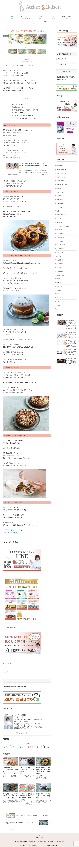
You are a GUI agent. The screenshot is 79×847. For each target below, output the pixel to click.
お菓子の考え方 (60, 192)
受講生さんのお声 (61, 275)
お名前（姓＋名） (8, 663)
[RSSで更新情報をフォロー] (26, 733)
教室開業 (58, 195)
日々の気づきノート (61, 263)
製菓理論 (58, 290)
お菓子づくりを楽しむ (62, 173)
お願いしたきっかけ (18, 104)
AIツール (58, 256)
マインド (58, 297)
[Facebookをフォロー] (15, 733)
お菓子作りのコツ (61, 286)
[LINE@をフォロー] (21, 733)
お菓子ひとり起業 (61, 214)
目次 (24, 99)
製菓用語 (58, 188)
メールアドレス (7, 672)
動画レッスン (59, 222)
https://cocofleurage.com (10, 532)
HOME (17, 841)
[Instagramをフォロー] (17, 733)
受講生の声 (42, 841)
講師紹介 (31, 841)
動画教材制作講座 (61, 169)
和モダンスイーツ (24, 841)
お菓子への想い (60, 180)
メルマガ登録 (49, 841)
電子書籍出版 (59, 233)
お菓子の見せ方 (60, 199)
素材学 (58, 211)
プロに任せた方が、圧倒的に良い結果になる (26, 110)
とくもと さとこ (19, 717)
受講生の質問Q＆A (61, 237)
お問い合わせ (60, 841)
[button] (47, 747)
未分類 (58, 305)
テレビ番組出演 (60, 244)
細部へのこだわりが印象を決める (22, 115)
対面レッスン (59, 218)
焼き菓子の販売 (60, 271)
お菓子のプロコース (61, 184)
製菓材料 (58, 278)
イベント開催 (59, 241)
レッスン (36, 841)
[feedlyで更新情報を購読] (23, 733)
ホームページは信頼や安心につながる (24, 118)
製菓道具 (58, 282)
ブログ (54, 841)
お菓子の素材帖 (60, 177)
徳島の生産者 (59, 165)
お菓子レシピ (59, 252)
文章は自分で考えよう (19, 112)
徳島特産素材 (59, 260)
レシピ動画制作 (60, 248)
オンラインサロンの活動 (62, 226)
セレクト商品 (59, 207)
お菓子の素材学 (60, 203)
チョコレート (59, 301)
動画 (57, 294)
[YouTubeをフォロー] (19, 733)
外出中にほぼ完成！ (18, 107)
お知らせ (6, 739)
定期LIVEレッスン (61, 229)
